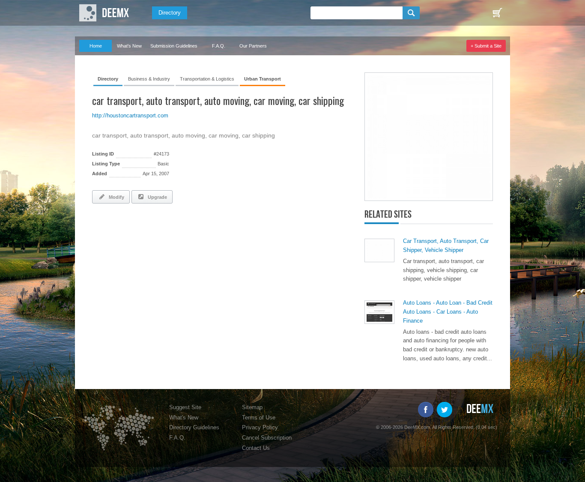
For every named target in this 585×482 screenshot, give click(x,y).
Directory (169, 12)
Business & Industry (149, 78)
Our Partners (253, 45)
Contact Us (256, 448)
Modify (115, 197)
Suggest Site (185, 407)
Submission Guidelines (173, 45)
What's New (129, 45)
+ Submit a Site (486, 45)
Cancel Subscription (267, 437)
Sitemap (252, 407)
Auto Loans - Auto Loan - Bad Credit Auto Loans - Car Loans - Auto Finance (447, 311)
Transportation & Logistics (207, 78)
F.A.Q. (218, 45)
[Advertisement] (192, 233)
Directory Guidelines (194, 427)
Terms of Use (258, 417)
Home (96, 45)
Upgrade (156, 197)
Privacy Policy (260, 427)
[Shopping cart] (497, 12)
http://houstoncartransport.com (130, 115)
